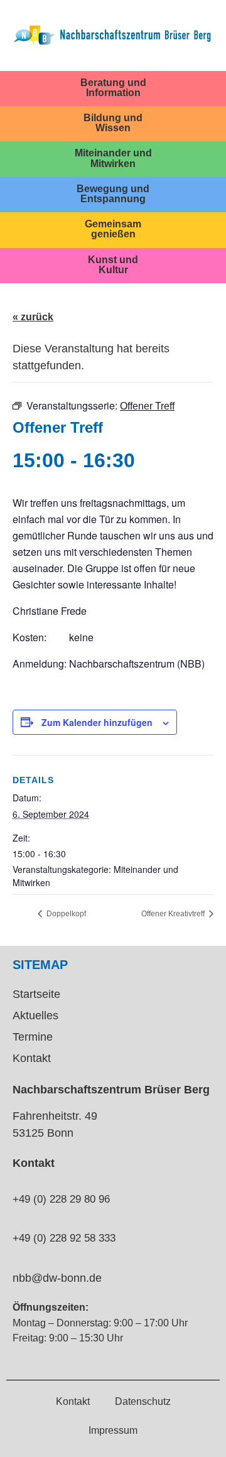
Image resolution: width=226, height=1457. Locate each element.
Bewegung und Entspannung (113, 193)
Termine (33, 1037)
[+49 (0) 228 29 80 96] (18, 1177)
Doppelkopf (65, 913)
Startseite (36, 994)
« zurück (33, 316)
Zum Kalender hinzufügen (97, 722)
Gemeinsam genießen (113, 228)
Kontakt (32, 1058)
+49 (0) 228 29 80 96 (61, 1199)
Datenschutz (143, 1401)
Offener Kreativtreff (174, 913)
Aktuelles (35, 1015)
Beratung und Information (113, 87)
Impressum (113, 1430)
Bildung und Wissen (113, 122)
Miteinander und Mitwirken (113, 157)
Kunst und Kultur (113, 264)
